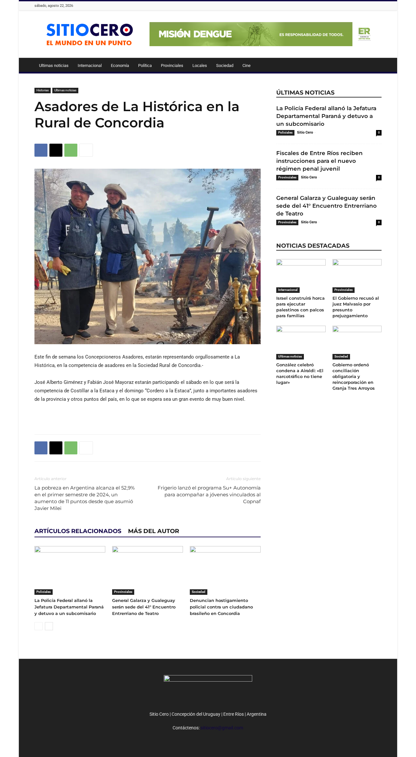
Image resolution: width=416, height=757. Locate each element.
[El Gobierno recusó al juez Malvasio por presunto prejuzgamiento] (357, 276)
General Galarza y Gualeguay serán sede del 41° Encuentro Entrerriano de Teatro (144, 607)
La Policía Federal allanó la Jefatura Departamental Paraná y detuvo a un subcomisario (69, 607)
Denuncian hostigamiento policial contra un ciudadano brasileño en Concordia (221, 607)
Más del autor (153, 531)
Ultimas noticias (54, 65)
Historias (42, 90)
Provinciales (172, 65)
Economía (120, 65)
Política (145, 65)
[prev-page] (38, 626)
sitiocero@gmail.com (222, 727)
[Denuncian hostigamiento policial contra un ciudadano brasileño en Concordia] (225, 570)
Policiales (43, 592)
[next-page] (49, 626)
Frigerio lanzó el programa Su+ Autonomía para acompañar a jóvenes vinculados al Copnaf (209, 494)
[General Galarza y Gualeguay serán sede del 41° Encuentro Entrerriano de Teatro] (147, 570)
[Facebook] (40, 150)
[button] (374, 66)
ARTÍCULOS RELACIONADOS (77, 531)
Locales (199, 65)
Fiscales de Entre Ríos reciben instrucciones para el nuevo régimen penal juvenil (319, 161)
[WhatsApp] (70, 150)
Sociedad (224, 65)
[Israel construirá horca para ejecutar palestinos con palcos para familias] (301, 276)
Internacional (90, 65)
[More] (86, 150)
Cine (246, 65)
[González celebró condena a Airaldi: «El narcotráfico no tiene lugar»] (301, 342)
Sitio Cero (305, 132)
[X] (55, 150)
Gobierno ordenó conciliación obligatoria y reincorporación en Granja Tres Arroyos (353, 376)
